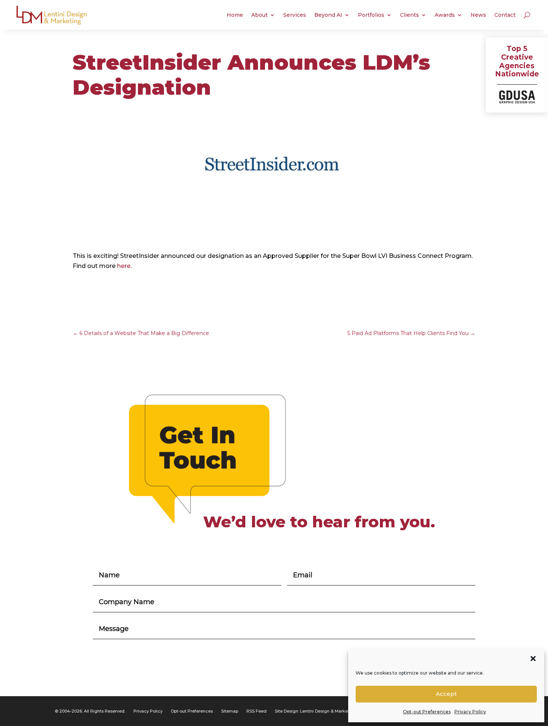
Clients (409, 15)
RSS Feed (256, 711)
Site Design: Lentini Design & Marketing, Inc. (320, 711)
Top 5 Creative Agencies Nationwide (517, 61)
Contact (505, 15)
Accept (446, 693)
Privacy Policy (470, 711)
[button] (533, 658)
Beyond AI (328, 15)
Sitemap (229, 711)
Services (294, 15)
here (123, 265)
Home (235, 15)
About (259, 15)
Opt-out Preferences (427, 711)
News (478, 15)
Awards (445, 15)
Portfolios (371, 15)
